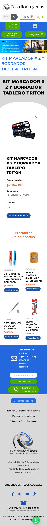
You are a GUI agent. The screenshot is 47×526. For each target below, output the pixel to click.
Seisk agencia (31, 520)
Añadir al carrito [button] (11, 290)
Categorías (33, 34)
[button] (35, 26)
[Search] (14, 17)
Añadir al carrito (18, 215)
